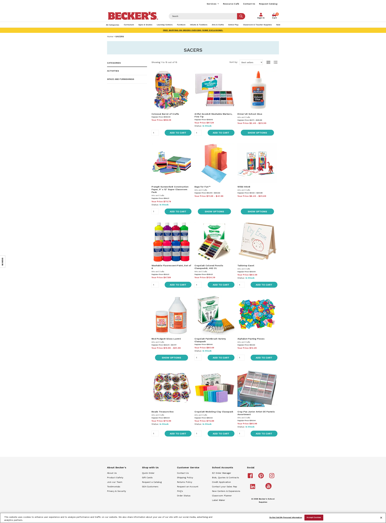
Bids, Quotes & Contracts (225, 477)
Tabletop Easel (245, 265)
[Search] (241, 16)
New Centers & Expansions (226, 491)
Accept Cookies (314, 517)
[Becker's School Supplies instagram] (272, 477)
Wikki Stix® (243, 186)
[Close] (381, 517)
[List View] (274, 62)
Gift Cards (147, 477)
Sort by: (233, 62)
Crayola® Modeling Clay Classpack (214, 411)
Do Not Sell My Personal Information (285, 517)
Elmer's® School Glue (249, 114)
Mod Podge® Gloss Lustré (166, 339)
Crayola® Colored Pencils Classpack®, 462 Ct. (209, 266)
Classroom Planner (222, 495)
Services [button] (211, 4)
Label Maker (218, 500)
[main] (214, 256)
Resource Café (231, 4)
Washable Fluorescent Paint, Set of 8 (171, 266)
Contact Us (249, 4)
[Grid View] (267, 62)
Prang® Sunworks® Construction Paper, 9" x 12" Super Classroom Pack (170, 189)
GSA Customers (150, 486)
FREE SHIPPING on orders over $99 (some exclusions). (193, 30)
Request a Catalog (152, 482)
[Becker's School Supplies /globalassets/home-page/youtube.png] (269, 489)
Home (110, 36)
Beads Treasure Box (163, 411)
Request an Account (187, 486)
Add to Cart (178, 132)
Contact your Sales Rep (224, 486)
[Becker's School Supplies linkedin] (253, 488)
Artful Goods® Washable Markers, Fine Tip (213, 115)
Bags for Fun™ (202, 186)
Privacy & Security (116, 491)
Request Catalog (268, 4)
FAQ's (180, 491)
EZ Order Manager (221, 473)
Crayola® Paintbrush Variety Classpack (210, 340)
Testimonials (113, 486)
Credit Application (221, 482)
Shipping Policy (185, 477)
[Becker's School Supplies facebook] (251, 477)
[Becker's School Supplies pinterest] (261, 477)
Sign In (261, 18)
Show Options (257, 132)
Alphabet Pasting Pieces (250, 339)
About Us (112, 473)
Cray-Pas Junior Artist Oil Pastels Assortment (256, 413)
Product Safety (115, 477)
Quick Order (148, 473)
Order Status (184, 495)
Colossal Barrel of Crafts (165, 114)
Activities (113, 71)
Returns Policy (184, 482)
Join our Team (114, 482)
